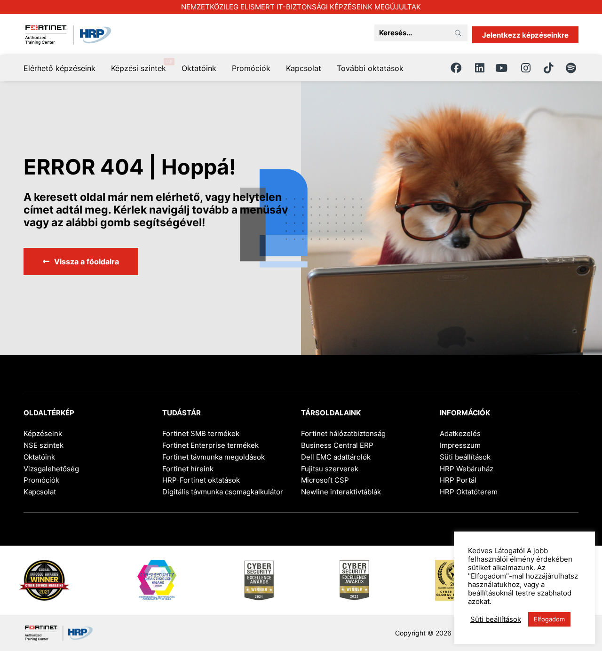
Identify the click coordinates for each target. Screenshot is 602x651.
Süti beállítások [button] (465, 457)
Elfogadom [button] (549, 619)
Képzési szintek (138, 68)
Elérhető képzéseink (59, 68)
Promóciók (251, 68)
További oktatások (370, 68)
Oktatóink (199, 68)
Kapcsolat (303, 68)
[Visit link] (301, 7)
